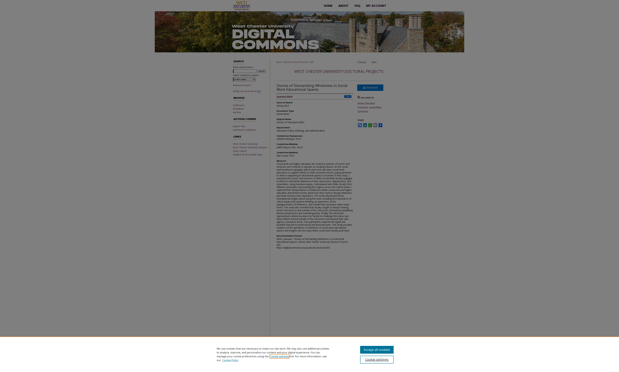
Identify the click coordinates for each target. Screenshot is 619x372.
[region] (309, 354)
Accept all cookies (377, 350)
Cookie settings (279, 356)
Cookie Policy (230, 360)
